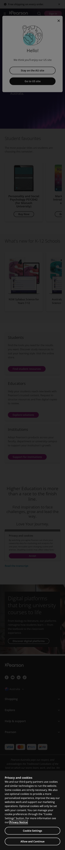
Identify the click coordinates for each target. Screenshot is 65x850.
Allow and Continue (32, 841)
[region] (32, 810)
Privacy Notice (18, 822)
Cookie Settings (32, 830)
